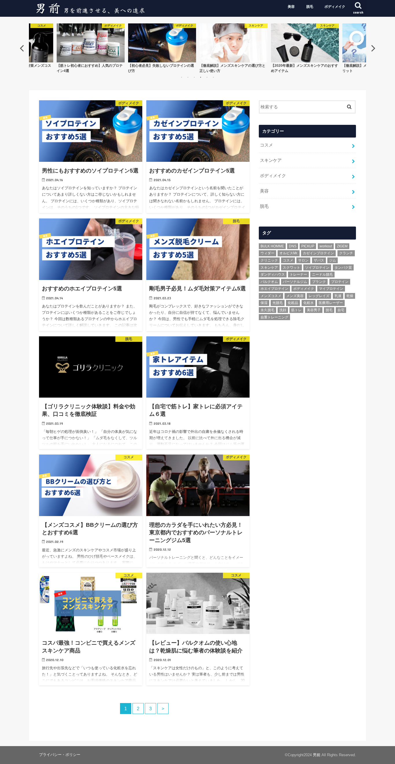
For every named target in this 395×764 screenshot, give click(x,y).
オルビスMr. (288, 253)
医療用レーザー (331, 303)
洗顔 (282, 310)
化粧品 (293, 303)
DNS (292, 246)
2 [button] (188, 77)
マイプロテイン (331, 289)
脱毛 (309, 7)
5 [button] (207, 77)
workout (326, 246)
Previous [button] (21, 48)
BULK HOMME (272, 246)
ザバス (319, 260)
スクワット (291, 268)
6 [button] (213, 77)
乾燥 (349, 296)
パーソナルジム (295, 282)
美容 (291, 7)
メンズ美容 (295, 296)
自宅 (340, 310)
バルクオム (269, 282)
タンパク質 (343, 268)
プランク (319, 282)
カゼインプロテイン (318, 253)
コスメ (266, 145)
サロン (303, 260)
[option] (90, 47)
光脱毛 (277, 303)
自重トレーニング (274, 317)
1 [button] (181, 77)
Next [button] (373, 48)
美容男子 (314, 310)
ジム (332, 260)
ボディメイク (334, 7)
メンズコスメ (271, 296)
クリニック (269, 260)
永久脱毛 (267, 310)
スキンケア (271, 160)
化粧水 (308, 303)
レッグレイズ (319, 296)
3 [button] (194, 77)
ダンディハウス (273, 274)
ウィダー (267, 253)
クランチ (346, 253)
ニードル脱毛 (322, 274)
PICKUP (307, 246)
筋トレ (296, 310)
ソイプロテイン (317, 268)
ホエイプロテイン (274, 289)
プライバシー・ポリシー (59, 754)
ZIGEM (342, 246)
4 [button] (201, 77)
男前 (316, 755)
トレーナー (298, 274)
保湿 (264, 303)
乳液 (338, 296)
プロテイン (339, 282)
